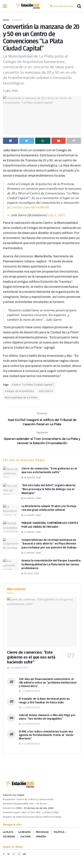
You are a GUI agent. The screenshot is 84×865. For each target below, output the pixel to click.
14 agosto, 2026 (32, 515)
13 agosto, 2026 (32, 531)
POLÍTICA (59, 832)
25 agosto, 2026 (32, 498)
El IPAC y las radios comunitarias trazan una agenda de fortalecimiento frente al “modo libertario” (46, 735)
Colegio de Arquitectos (19, 391)
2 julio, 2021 (10, 91)
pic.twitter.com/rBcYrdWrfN (28, 207)
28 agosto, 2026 (32, 477)
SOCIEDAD (9, 836)
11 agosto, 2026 (32, 552)
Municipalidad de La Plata (21, 397)
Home (6, 20)
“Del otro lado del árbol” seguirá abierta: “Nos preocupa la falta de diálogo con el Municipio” (48, 489)
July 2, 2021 (56, 214)
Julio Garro (45, 391)
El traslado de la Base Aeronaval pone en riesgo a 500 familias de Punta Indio (44, 700)
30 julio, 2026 (31, 573)
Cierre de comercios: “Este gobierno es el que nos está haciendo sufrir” (31, 657)
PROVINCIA (42, 832)
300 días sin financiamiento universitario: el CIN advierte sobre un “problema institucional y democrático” (47, 682)
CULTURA (25, 836)
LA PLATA (17, 20)
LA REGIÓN (24, 832)
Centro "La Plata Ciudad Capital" (33, 384)
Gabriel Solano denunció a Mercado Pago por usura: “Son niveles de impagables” (47, 717)
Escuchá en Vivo (62, 6)
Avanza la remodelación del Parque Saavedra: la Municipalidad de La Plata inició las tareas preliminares (51, 564)
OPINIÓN (41, 836)
